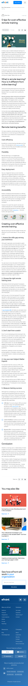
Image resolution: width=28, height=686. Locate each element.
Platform (4, 610)
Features (4, 612)
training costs (19, 145)
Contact (18, 639)
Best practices (7, 7)
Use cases (18, 610)
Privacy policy (19, 641)
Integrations (4, 614)
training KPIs (15, 406)
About (17, 632)
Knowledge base (6, 634)
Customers (18, 634)
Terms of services (20, 643)
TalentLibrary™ (19, 614)
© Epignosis (10, 681)
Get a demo (18, 2)
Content (18, 617)
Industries (18, 612)
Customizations (5, 617)
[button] (25, 2)
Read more (4, 514)
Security (18, 637)
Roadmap (4, 623)
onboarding (15, 210)
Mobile (3, 619)
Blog (3, 7)
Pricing (3, 621)
